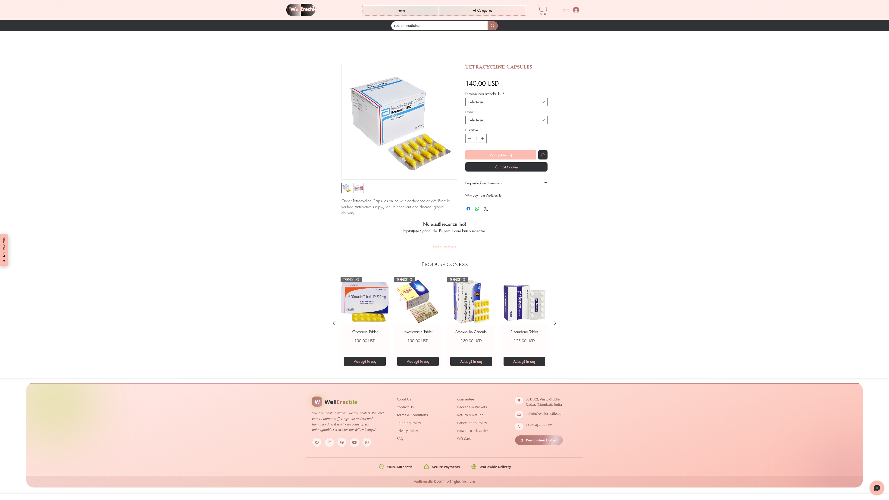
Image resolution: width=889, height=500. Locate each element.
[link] (543, 10)
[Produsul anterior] (334, 323)
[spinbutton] (476, 138)
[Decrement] (469, 138)
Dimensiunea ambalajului (484, 94)
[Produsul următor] (555, 323)
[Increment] (483, 138)
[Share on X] (486, 209)
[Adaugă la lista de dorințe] (543, 154)
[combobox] (506, 102)
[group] (444, 323)
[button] (482, 10)
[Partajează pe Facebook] (468, 209)
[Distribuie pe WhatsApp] (477, 209)
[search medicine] (493, 25)
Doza (470, 112)
